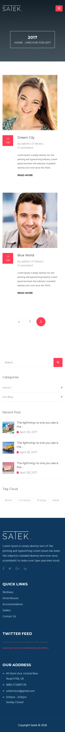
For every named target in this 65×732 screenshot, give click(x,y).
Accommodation (12, 604)
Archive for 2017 (38, 42)
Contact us (9, 617)
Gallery (6, 611)
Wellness (7, 592)
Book (8, 500)
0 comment (25, 147)
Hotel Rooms (10, 598)
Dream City (26, 137)
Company (24, 500)
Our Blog (7, 396)
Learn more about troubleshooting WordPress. (25, 648)
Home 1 (7, 387)
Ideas (55, 500)
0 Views (37, 143)
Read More (25, 175)
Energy (41, 500)
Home (18, 42)
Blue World (26, 255)
